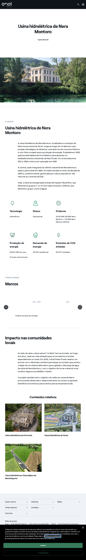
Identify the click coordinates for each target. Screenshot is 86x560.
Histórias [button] (34, 502)
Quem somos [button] (10, 502)
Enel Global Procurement (68, 524)
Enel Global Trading (19, 524)
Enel (7, 524)
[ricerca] (78, 4)
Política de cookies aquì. (53, 536)
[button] (6, 307)
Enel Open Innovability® (39, 524)
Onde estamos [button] (11, 507)
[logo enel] (7, 4)
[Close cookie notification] (83, 527)
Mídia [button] (59, 502)
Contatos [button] (35, 507)
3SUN (53, 524)
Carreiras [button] (8, 513)
